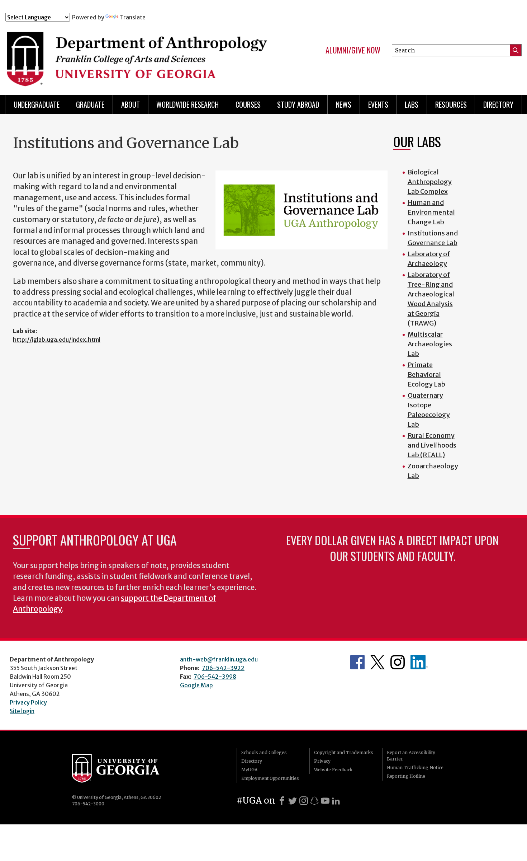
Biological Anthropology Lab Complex (430, 182)
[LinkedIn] (336, 800)
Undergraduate (37, 104)
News (343, 104)
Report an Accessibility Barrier (411, 756)
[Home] (138, 53)
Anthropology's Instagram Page (397, 662)
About (130, 104)
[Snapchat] (314, 800)
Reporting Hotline (406, 776)
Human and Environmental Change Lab (431, 212)
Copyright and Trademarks (343, 752)
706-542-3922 (223, 668)
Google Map (196, 685)
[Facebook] (281, 800)
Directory (498, 104)
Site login (22, 711)
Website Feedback (333, 769)
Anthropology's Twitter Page (377, 662)
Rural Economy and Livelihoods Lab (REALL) (432, 445)
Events (378, 104)
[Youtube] (325, 800)
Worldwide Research (187, 104)
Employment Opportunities (270, 778)
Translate (133, 17)
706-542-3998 (215, 676)
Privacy (322, 761)
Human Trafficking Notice (415, 767)
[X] (292, 800)
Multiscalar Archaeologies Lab (430, 344)
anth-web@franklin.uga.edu (219, 659)
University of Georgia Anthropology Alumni (419, 662)
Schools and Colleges (264, 752)
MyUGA (249, 769)
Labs (411, 104)
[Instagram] (303, 800)
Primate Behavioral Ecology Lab (426, 374)
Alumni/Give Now (353, 50)
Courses (248, 104)
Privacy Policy (28, 702)
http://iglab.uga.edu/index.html (56, 339)
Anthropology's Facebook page (357, 662)
